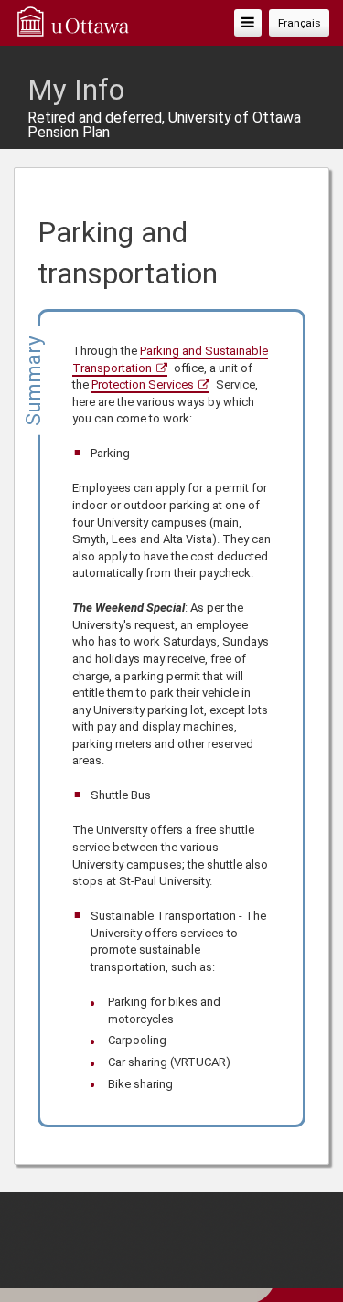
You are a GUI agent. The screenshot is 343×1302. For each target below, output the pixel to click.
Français (299, 22)
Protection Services (142, 384)
